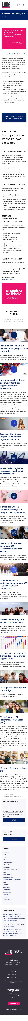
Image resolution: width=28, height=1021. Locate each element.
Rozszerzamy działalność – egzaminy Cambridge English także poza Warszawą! (13, 384)
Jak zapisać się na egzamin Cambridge (13, 689)
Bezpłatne (6, 852)
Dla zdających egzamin (9, 902)
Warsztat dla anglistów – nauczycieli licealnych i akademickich (12, 471)
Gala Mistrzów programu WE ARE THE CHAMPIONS (12, 621)
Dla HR (5, 897)
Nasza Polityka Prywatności (11, 964)
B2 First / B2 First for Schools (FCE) (13, 769)
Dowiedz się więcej (8, 877)
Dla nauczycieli (7, 892)
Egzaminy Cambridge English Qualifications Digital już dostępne (10, 437)
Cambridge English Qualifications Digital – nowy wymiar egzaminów (12, 509)
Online (5, 857)
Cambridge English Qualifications (12, 879)
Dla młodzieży (7, 889)
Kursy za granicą (7, 874)
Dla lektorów (6, 894)
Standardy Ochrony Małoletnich (12, 962)
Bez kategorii (6, 854)
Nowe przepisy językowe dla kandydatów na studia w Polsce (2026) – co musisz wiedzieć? (13, 924)
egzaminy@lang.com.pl (8, 279)
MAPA (14, 997)
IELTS (4, 882)
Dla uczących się (7, 899)
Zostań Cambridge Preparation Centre (13, 796)
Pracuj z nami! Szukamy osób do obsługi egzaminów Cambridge (14, 348)
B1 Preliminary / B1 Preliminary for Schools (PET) (11, 720)
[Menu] (23, 5)
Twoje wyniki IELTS (9, 794)
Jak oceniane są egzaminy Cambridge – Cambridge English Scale (13, 656)
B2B (4, 859)
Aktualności (6, 867)
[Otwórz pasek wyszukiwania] (18, 5)
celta (4, 872)
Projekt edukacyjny (8, 862)
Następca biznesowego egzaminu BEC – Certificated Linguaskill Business (11, 547)
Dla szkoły (6, 884)
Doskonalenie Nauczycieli (10, 869)
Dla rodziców (6, 887)
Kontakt (14, 839)
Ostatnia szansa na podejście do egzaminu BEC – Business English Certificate (13, 584)
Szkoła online (6, 864)
